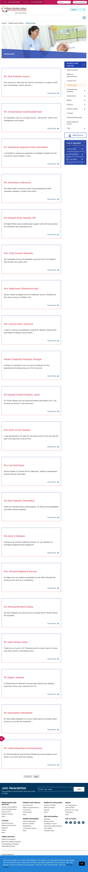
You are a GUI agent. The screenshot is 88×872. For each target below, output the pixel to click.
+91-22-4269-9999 (37, 2)
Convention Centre (29, 828)
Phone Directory (7, 823)
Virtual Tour (71, 81)
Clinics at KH (6, 811)
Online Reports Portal (72, 123)
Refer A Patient (49, 807)
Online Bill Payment (74, 117)
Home (4, 23)
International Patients (76, 90)
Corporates (76, 96)
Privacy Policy (49, 821)
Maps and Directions (9, 825)
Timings (70, 113)
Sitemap (47, 819)
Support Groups (7, 814)
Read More (52, 93)
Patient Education (29, 821)
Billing (76, 100)
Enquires (5, 828)
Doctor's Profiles (50, 805)
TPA (76, 128)
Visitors (76, 104)
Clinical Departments (9, 809)
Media (4, 830)
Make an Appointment (72, 75)
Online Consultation (9, 839)
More (3, 816)
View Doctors (77, 135)
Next (36, 776)
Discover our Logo (71, 810)
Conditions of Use (50, 823)
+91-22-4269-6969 (14, 2)
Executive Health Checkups (11, 841)
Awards (46, 810)
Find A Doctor (72, 70)
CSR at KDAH (69, 807)
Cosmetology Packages (10, 844)
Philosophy (69, 812)
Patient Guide (76, 109)
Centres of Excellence (9, 807)
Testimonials (72, 85)
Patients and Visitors (15, 23)
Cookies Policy (49, 830)
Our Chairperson (71, 805)
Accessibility (2, 738)
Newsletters (27, 826)
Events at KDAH (28, 823)
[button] (64, 2)
